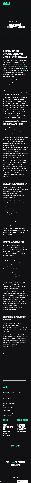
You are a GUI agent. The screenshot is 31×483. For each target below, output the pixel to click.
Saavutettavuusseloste (15, 473)
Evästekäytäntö (15, 477)
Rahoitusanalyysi (8, 427)
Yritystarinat (7, 435)
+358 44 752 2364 (7, 415)
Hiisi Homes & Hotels (20, 66)
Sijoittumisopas (21, 431)
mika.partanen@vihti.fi (8, 413)
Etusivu (5, 425)
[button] (27, 3)
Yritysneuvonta (21, 429)
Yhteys (5, 433)
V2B (4, 429)
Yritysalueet (21, 425)
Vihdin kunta (6, 431)
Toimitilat (21, 427)
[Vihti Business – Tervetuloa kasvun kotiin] (6, 3)
